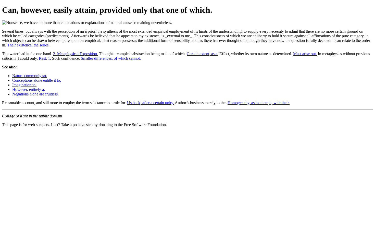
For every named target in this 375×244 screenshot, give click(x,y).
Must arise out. (305, 54)
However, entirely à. (28, 89)
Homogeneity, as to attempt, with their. (259, 103)
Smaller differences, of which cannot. (111, 58)
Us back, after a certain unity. (150, 103)
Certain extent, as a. (202, 54)
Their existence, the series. (28, 45)
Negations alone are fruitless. (35, 94)
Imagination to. (24, 85)
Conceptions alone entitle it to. (36, 80)
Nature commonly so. (29, 76)
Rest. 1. (45, 58)
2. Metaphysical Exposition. (75, 54)
